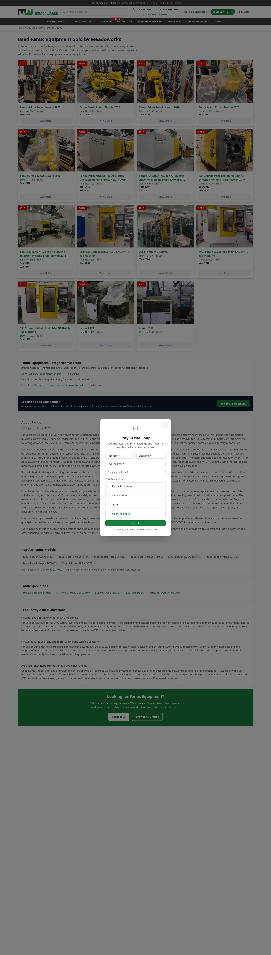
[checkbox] (108, 486)
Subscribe (135, 523)
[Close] (164, 425)
